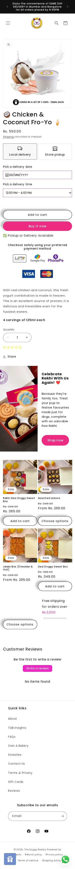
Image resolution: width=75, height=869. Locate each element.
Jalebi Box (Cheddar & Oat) (18, 568)
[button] (8, 23)
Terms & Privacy (20, 773)
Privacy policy (54, 854)
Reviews (14, 791)
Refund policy (33, 854)
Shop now (55, 440)
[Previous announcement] (7, 6)
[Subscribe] (62, 816)
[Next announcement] (67, 6)
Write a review (37, 668)
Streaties (14, 755)
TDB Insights (17, 728)
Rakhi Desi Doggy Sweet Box (19, 500)
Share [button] (12, 357)
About (12, 719)
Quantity (8, 329)
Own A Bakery (18, 746)
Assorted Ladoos (49, 498)
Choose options (55, 521)
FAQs (11, 737)
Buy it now (37, 226)
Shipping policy (51, 860)
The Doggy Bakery (35, 849)
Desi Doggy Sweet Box (53, 566)
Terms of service (28, 860)
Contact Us (16, 764)
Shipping (8, 136)
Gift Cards (15, 782)
